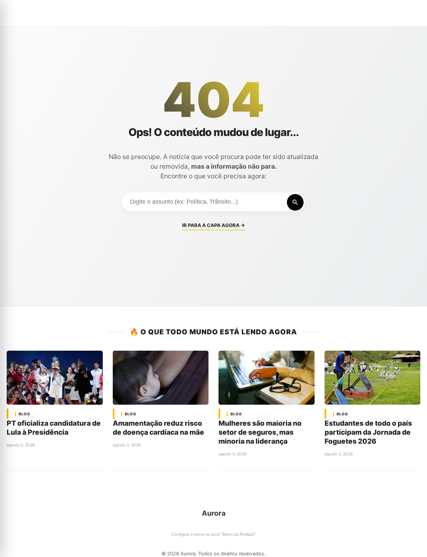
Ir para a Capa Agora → (213, 225)
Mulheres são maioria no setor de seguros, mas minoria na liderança (260, 432)
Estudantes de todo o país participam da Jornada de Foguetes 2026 (368, 432)
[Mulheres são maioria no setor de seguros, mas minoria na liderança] (267, 378)
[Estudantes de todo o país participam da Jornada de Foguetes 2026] (373, 378)
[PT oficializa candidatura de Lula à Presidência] (55, 378)
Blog (24, 414)
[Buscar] (295, 202)
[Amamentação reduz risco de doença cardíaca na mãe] (161, 378)
